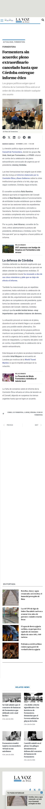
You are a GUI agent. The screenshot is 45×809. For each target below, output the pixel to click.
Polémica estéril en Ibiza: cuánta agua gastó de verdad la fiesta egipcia (31, 647)
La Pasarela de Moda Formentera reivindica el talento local (25, 378)
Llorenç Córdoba (30, 412)
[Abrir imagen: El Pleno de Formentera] (22, 114)
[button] (4, 137)
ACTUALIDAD (8, 42)
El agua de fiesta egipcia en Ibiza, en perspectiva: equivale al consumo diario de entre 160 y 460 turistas (31, 632)
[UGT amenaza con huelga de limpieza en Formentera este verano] (8, 249)
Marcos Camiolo (8, 144)
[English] (7, 20)
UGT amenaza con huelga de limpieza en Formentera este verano (27, 249)
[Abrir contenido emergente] (1, 20)
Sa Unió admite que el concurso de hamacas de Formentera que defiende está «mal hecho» (11, 710)
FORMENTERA (19, 42)
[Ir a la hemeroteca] (43, 20)
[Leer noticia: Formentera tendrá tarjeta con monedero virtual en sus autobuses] (11, 736)
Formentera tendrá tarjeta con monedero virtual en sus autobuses (11, 747)
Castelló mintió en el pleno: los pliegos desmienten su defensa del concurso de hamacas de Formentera (33, 750)
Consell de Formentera (15, 412)
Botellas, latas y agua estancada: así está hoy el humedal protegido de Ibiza (31, 595)
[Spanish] (11, 20)
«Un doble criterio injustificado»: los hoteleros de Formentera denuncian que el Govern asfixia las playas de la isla (31, 712)
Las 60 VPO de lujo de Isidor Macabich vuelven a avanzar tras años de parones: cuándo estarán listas (32, 614)
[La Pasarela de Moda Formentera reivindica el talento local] (8, 377)
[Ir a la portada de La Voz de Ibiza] (22, 20)
